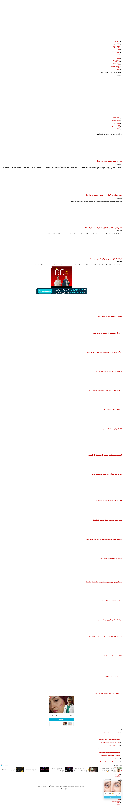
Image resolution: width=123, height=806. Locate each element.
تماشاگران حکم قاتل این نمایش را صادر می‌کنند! (109, 371)
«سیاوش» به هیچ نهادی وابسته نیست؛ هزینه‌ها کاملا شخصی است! (104, 539)
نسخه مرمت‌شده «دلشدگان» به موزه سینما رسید (111, 736)
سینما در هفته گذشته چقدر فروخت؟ (109, 161)
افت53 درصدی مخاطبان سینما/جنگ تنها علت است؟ (107, 520)
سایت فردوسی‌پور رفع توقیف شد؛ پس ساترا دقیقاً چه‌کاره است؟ (104, 582)
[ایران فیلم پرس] (84, 39)
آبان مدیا (58, 789)
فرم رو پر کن (113, 797)
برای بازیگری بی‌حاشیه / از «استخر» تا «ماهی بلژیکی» (107, 333)
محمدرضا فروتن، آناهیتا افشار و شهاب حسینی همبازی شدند (110, 742)
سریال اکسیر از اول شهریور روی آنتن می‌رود (110, 620)
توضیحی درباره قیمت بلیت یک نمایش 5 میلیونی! (109, 316)
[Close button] (121, 779)
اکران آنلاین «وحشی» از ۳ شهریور (112, 429)
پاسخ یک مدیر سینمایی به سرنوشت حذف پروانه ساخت (107, 474)
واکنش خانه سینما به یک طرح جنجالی (112, 655)
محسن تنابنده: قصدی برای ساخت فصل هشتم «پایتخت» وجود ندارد (109, 748)
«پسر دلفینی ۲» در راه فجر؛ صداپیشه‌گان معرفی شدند (103, 227)
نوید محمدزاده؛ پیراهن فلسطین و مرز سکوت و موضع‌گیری (110, 755)
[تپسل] (51, 267)
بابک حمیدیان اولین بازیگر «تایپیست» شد (111, 600)
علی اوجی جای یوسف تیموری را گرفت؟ (113, 758)
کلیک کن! (61, 719)
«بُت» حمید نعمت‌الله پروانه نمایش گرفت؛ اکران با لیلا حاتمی (105, 455)
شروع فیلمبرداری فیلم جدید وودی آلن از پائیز (110, 409)
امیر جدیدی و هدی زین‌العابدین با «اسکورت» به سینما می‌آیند (105, 390)
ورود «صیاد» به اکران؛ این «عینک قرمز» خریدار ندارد (103, 195)
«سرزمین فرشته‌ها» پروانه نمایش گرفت (111, 558)
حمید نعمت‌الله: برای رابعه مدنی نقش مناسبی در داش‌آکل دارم (109, 752)
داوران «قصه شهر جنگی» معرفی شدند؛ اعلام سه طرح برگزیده (109, 761)
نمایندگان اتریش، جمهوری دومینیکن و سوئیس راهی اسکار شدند (109, 739)
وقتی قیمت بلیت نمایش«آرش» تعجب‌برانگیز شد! (108, 500)
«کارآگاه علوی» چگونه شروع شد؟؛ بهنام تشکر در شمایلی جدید (104, 352)
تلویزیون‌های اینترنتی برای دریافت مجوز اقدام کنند (108, 693)
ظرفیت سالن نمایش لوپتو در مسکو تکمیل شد (106, 258)
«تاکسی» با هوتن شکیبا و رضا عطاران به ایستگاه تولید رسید (110, 732)
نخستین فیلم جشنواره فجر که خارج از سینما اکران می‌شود (110, 745)
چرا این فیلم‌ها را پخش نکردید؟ (113, 676)
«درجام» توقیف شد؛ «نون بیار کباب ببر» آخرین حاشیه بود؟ (105, 636)
